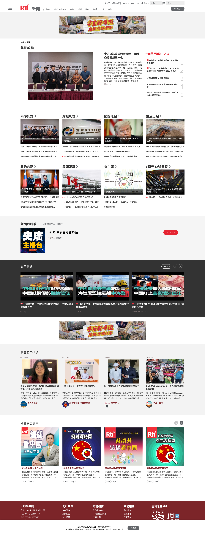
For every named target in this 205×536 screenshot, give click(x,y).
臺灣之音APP (160, 506)
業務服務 (129, 506)
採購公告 (66, 514)
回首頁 (108, 3)
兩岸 (72, 9)
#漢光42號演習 (60, 9)
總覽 (48, 9)
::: (103, 3)
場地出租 (127, 514)
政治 (102, 9)
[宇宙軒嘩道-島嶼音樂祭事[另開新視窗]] (102, 25)
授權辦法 (127, 517)
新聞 (28, 42)
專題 (110, 9)
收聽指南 (98, 506)
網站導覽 (116, 3)
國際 (87, 9)
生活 (95, 9)
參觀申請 (127, 510)
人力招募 (66, 517)
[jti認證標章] (174, 517)
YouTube (126, 3)
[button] (10, 8)
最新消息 (66, 510)
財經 (80, 9)
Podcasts (135, 3)
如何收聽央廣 (99, 510)
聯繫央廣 (28, 506)
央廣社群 (97, 517)
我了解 (133, 528)
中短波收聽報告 (99, 514)
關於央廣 (67, 506)
